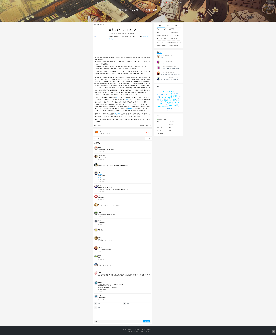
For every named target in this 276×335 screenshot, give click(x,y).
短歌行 (99, 204)
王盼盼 (99, 272)
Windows (158, 94)
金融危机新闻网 (101, 155)
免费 (166, 104)
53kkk (99, 212)
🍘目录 (154, 2)
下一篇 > (148, 138)
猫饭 (170, 127)
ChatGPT (172, 106)
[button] (147, 132)
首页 (95, 24)
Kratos (133, 331)
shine (99, 237)
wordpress (163, 106)
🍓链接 (167, 2)
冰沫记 (158, 124)
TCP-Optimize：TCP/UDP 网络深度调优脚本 (169, 32)
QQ (161, 101)
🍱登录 (179, 2)
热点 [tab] (169, 25)
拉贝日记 (118, 97)
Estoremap (101, 264)
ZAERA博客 (171, 121)
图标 (165, 99)
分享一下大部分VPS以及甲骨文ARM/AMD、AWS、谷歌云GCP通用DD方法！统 (169, 29)
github (169, 109)
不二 (99, 195)
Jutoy (99, 164)
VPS (179, 96)
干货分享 (99, 24)
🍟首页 (148, 2)
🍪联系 (173, 2)
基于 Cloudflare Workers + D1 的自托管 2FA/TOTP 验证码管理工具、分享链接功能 (169, 35)
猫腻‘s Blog (159, 127)
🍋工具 (160, 2)
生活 (177, 100)
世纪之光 (100, 247)
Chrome (161, 103)
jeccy (99, 255)
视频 (178, 98)
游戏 (170, 97)
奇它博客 (171, 124)
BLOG (175, 107)
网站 (174, 100)
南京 (99, 125)
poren (99, 220)
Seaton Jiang (145, 331)
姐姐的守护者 (117, 114)
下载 (177, 106)
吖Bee (99, 147)
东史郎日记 (131, 108)
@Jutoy (100, 177)
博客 (162, 100)
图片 (174, 91)
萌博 (170, 130)
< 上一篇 (96, 138)
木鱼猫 (99, 185)
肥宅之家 (159, 130)
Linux (167, 110)
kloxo (176, 93)
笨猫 (99, 172)
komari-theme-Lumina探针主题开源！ (168, 45)
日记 (163, 94)
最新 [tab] (161, 25)
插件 (177, 104)
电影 (127, 100)
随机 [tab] (177, 25)
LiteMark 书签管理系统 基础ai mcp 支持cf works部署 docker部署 (169, 42)
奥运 (159, 97)
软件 (158, 99)
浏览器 (169, 94)
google (170, 102)
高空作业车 (100, 229)
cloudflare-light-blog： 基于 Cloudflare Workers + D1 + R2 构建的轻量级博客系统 (169, 39)
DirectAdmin (166, 91)
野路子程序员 (160, 133)
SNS (177, 102)
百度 (175, 96)
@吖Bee (100, 174)
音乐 (163, 97)
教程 (168, 100)
